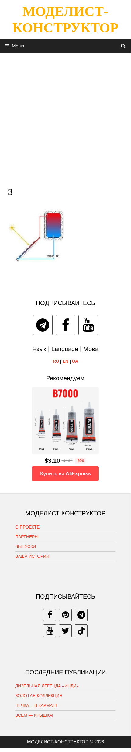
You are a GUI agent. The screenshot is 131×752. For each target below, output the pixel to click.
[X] (65, 630)
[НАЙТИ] (123, 46)
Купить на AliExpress (65, 473)
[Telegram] (43, 325)
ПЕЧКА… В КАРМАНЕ (36, 705)
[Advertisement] (65, 118)
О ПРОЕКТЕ (27, 527)
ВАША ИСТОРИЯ (32, 556)
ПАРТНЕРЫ (26, 536)
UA (75, 361)
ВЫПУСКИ (25, 546)
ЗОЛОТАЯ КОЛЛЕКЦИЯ (38, 695)
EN (65, 361)
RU (56, 361)
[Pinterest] (65, 615)
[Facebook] (65, 325)
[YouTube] (88, 325)
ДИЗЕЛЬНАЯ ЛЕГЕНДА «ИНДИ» (47, 685)
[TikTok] (81, 630)
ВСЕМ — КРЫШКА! (34, 715)
